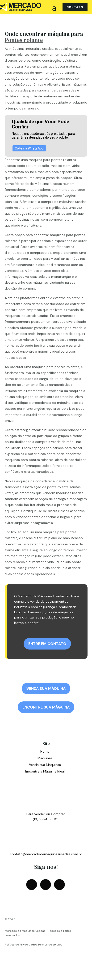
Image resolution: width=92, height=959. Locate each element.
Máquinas (45, 758)
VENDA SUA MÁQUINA (46, 688)
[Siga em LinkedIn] (59, 884)
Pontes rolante (24, 40)
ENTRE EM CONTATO (47, 643)
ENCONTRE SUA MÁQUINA (46, 707)
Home (45, 751)
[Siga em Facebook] (31, 884)
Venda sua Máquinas (45, 765)
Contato (75, 7)
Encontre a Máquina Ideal (45, 771)
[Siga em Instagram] (45, 884)
